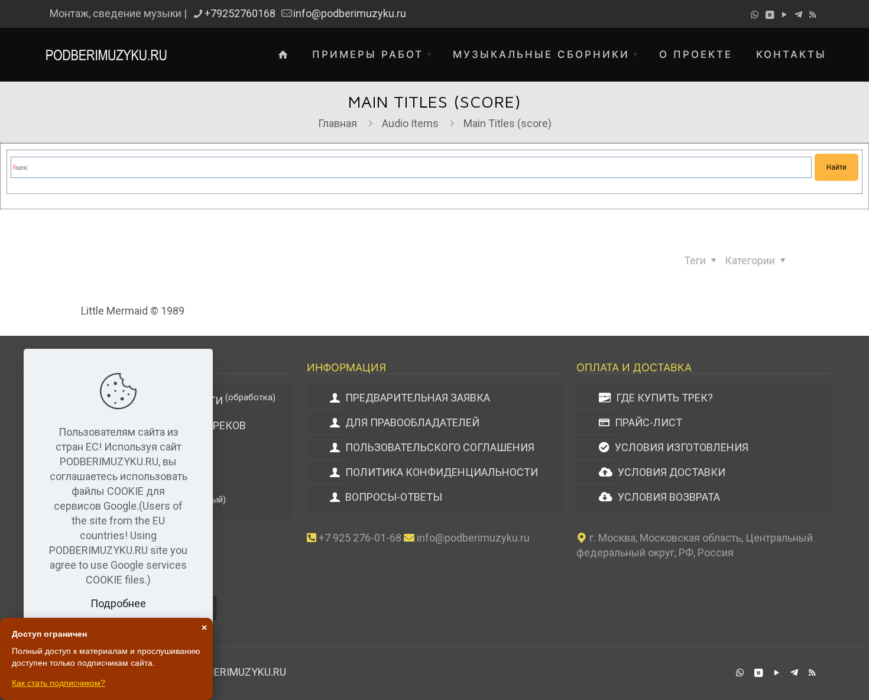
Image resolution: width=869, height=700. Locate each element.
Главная (337, 123)
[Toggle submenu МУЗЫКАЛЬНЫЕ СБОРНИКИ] (638, 54)
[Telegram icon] (798, 14)
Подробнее (118, 603)
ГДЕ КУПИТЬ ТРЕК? (663, 397)
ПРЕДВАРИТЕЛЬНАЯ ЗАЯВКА (416, 397)
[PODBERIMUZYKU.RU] (106, 54)
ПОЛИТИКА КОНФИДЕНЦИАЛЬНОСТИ (440, 472)
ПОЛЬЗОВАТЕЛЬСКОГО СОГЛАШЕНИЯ (438, 447)
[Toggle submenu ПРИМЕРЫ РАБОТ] (432, 54)
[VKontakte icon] (769, 14)
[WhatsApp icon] (754, 14)
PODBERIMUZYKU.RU (236, 672)
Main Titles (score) (507, 123)
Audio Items (410, 123)
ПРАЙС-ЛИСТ (647, 422)
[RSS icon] (812, 14)
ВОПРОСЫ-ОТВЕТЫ (392, 497)
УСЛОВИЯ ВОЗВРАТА (667, 497)
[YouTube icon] (784, 14)
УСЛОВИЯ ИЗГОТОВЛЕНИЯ (680, 447)
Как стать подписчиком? (58, 683)
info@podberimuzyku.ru (349, 13)
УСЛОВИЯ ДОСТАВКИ (670, 472)
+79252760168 (240, 13)
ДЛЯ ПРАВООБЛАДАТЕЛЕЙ (411, 422)
